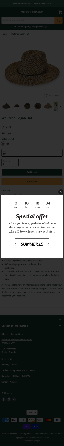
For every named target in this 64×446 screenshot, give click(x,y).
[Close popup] (60, 191)
